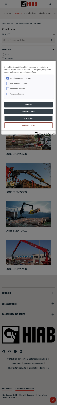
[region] (28, 98)
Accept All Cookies (28, 111)
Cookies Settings (28, 125)
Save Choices (29, 118)
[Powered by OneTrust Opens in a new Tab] (44, 133)
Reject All (28, 104)
